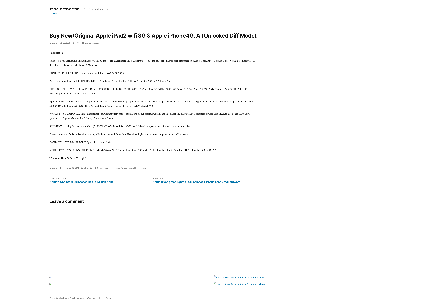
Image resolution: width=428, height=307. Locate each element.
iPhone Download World (64, 9)
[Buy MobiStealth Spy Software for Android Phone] (239, 277)
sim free (140, 168)
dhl (134, 168)
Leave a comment (92, 43)
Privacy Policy (105, 298)
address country (108, 168)
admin (54, 43)
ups (145, 168)
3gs (98, 168)
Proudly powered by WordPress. (83, 298)
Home (53, 13)
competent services (124, 168)
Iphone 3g (88, 168)
